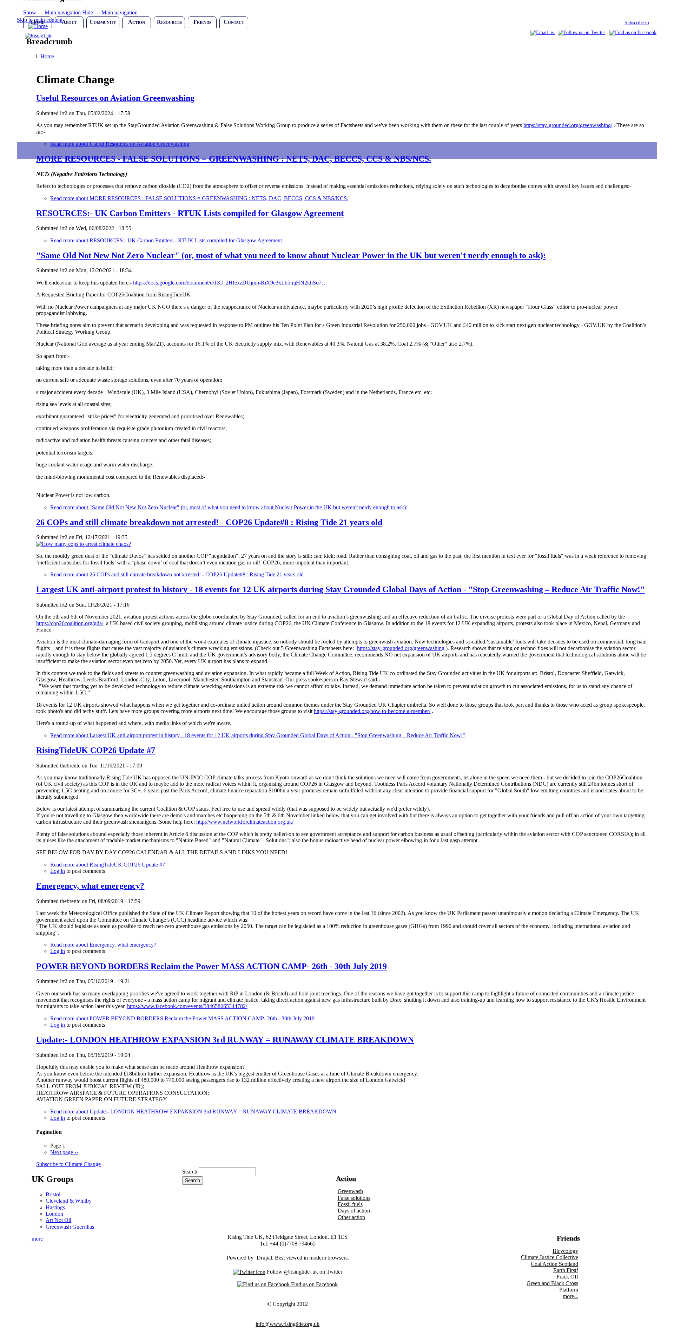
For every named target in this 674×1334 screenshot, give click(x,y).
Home (37, 22)
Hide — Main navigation (110, 12)
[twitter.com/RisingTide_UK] (581, 32)
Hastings (55, 1207)
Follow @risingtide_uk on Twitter (303, 1272)
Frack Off (567, 1277)
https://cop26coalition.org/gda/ (69, 623)
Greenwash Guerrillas (70, 1227)
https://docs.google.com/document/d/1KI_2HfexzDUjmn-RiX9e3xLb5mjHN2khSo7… (230, 283)
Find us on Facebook (314, 1284)
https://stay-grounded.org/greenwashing (400, 648)
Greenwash (350, 1191)
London (54, 1214)
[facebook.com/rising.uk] (632, 32)
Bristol (53, 1194)
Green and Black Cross (552, 1283)
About (69, 22)
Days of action (354, 1211)
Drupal (264, 1258)
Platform (568, 1290)
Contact (234, 22)
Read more (199, 198)
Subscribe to (637, 22)
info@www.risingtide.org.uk (287, 1324)
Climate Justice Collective (549, 1257)
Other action (351, 1217)
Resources (169, 22)
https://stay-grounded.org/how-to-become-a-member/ (372, 711)
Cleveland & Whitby (69, 1201)
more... (570, 1296)
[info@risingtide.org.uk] (542, 32)
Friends (202, 22)
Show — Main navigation (52, 12)
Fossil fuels (350, 1204)
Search (189, 1172)
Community (103, 22)
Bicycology (565, 1251)
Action (136, 22)
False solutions (354, 1198)
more (37, 1239)
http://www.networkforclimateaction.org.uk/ (244, 822)
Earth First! (565, 1270)
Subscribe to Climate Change (68, 1164)
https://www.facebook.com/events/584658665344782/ (187, 1006)
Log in (57, 871)
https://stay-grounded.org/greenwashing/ (567, 125)
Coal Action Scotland (554, 1264)
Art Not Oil (58, 1220)
